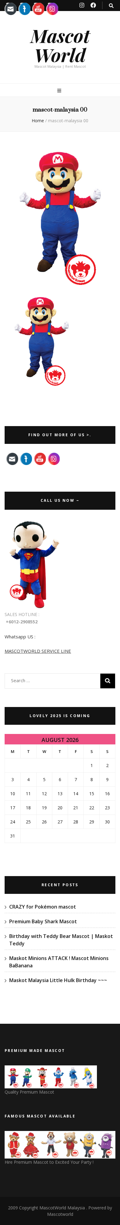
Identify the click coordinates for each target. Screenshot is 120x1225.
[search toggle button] (111, 5)
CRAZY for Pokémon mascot (42, 906)
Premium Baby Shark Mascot (43, 921)
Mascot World (60, 45)
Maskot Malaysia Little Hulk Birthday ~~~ (58, 980)
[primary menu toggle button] (60, 90)
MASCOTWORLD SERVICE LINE (38, 651)
